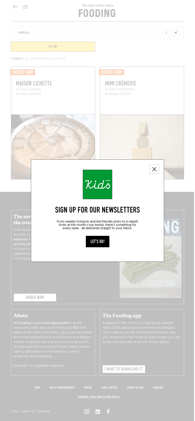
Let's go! (98, 241)
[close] (154, 169)
